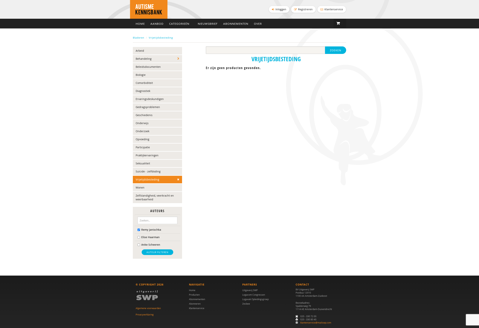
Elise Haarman (150, 237)
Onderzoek (142, 131)
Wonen (140, 187)
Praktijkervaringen (147, 155)
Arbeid (140, 50)
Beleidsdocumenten (148, 67)
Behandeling (144, 58)
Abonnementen (235, 23)
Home (140, 23)
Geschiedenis (144, 115)
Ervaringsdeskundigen (150, 99)
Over (258, 23)
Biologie (141, 75)
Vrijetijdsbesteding (161, 37)
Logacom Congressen (253, 294)
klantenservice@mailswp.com (315, 322)
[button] (340, 23)
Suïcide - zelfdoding (148, 171)
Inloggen (280, 9)
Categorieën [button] (179, 23)
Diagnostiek (143, 91)
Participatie (143, 147)
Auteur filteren (157, 252)
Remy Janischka (151, 229)
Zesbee (246, 303)
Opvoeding (142, 139)
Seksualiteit (143, 163)
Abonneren (195, 303)
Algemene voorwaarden (148, 308)
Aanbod (157, 23)
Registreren (305, 9)
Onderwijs (142, 123)
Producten (194, 294)
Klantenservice (333, 9)
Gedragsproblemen (148, 107)
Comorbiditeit (144, 83)
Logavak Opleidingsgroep (255, 299)
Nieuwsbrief (208, 23)
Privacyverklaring (145, 314)
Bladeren (138, 37)
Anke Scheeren (150, 244)
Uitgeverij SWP (250, 290)
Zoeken (335, 50)
